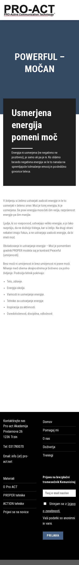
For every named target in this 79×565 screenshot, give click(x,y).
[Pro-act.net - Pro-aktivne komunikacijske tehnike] (31, 10)
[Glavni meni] (73, 10)
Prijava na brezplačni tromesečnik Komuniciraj (59, 480)
